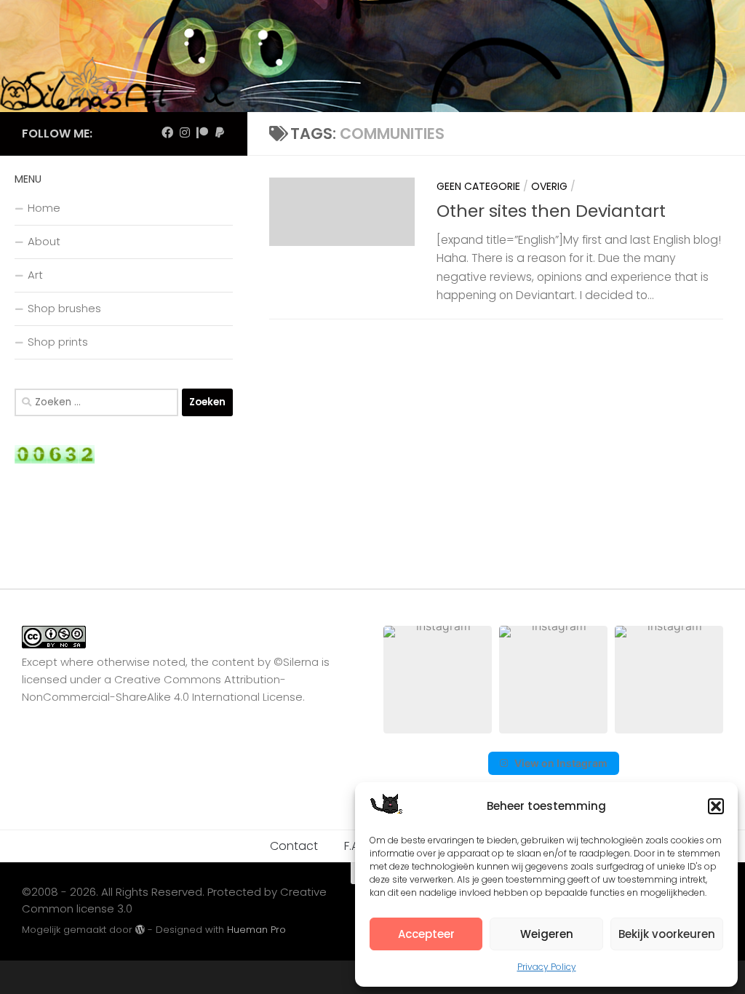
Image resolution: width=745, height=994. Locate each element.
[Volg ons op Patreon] (202, 133)
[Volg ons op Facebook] (167, 133)
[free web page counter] (55, 459)
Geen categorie (478, 186)
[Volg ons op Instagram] (185, 133)
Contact (294, 846)
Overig (549, 186)
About (44, 241)
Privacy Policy (546, 967)
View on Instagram (560, 763)
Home (44, 207)
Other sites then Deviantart (551, 211)
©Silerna (296, 661)
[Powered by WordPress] (140, 929)
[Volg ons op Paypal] (220, 133)
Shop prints (58, 341)
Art (35, 274)
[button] (716, 806)
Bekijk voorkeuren (666, 934)
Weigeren (546, 934)
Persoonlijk (610, 186)
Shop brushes (64, 308)
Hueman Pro (256, 930)
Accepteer (426, 934)
